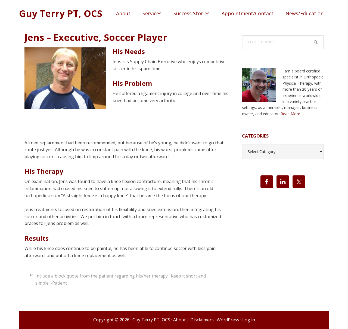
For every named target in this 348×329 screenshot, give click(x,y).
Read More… (292, 113)
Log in (248, 320)
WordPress (228, 320)
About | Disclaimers (193, 320)
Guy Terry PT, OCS (60, 13)
